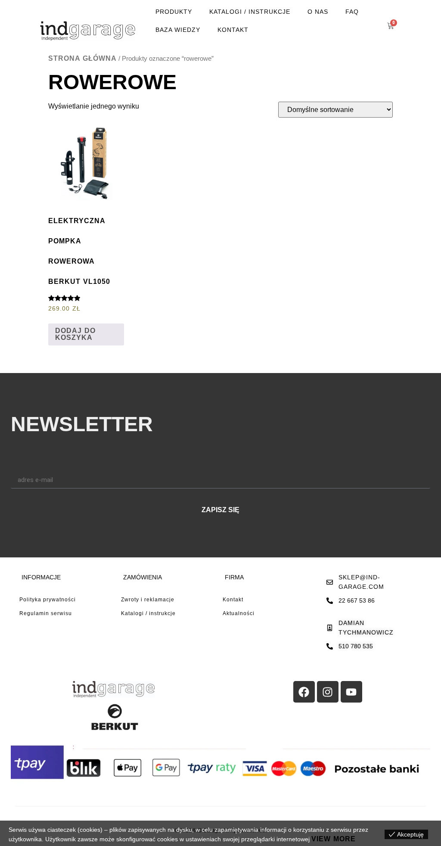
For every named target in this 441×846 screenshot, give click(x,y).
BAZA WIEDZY (177, 29)
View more (333, 839)
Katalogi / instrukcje (249, 11)
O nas (317, 11)
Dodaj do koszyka (75, 334)
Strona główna (82, 58)
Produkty (173, 11)
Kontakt (232, 29)
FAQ (352, 11)
